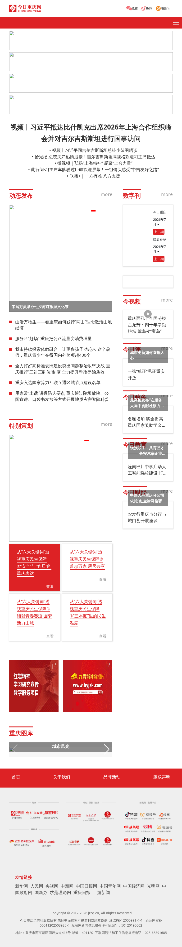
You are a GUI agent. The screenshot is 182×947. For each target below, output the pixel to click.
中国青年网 (110, 886)
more (106, 194)
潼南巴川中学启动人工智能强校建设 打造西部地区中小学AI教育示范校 (147, 470)
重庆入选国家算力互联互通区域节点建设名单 (57, 382)
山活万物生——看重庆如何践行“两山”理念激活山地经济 (63, 325)
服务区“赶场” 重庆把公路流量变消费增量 (53, 338)
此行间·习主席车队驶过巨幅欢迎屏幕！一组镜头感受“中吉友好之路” (95, 169)
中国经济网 (134, 886)
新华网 (21, 886)
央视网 (52, 886)
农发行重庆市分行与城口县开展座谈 (147, 517)
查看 (50, 586)
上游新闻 (101, 892)
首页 (16, 777)
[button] (86, 211)
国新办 (41, 892)
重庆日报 (82, 892)
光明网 (153, 886)
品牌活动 (111, 777)
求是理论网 (60, 892)
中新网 (67, 886)
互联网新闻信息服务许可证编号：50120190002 (107, 925)
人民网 (36, 886)
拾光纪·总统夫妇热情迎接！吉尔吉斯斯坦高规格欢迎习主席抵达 (95, 156)
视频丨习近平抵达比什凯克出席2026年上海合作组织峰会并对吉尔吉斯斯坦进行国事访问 (91, 132)
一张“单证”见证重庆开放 (146, 374)
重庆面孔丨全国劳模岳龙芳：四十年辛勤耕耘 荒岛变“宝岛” (147, 324)
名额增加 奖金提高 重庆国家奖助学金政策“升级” (147, 422)
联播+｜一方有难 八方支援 (95, 176)
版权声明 (161, 777)
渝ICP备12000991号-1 (126, 920)
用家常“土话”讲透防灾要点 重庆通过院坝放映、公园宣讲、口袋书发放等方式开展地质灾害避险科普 (62, 396)
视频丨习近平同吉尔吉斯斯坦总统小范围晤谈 (94, 150)
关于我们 (61, 777)
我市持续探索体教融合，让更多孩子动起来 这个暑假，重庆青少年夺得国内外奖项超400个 (62, 352)
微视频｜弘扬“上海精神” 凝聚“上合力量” (94, 163)
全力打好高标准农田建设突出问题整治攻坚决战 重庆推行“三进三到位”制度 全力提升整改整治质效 (62, 369)
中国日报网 (86, 886)
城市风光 (60, 746)
